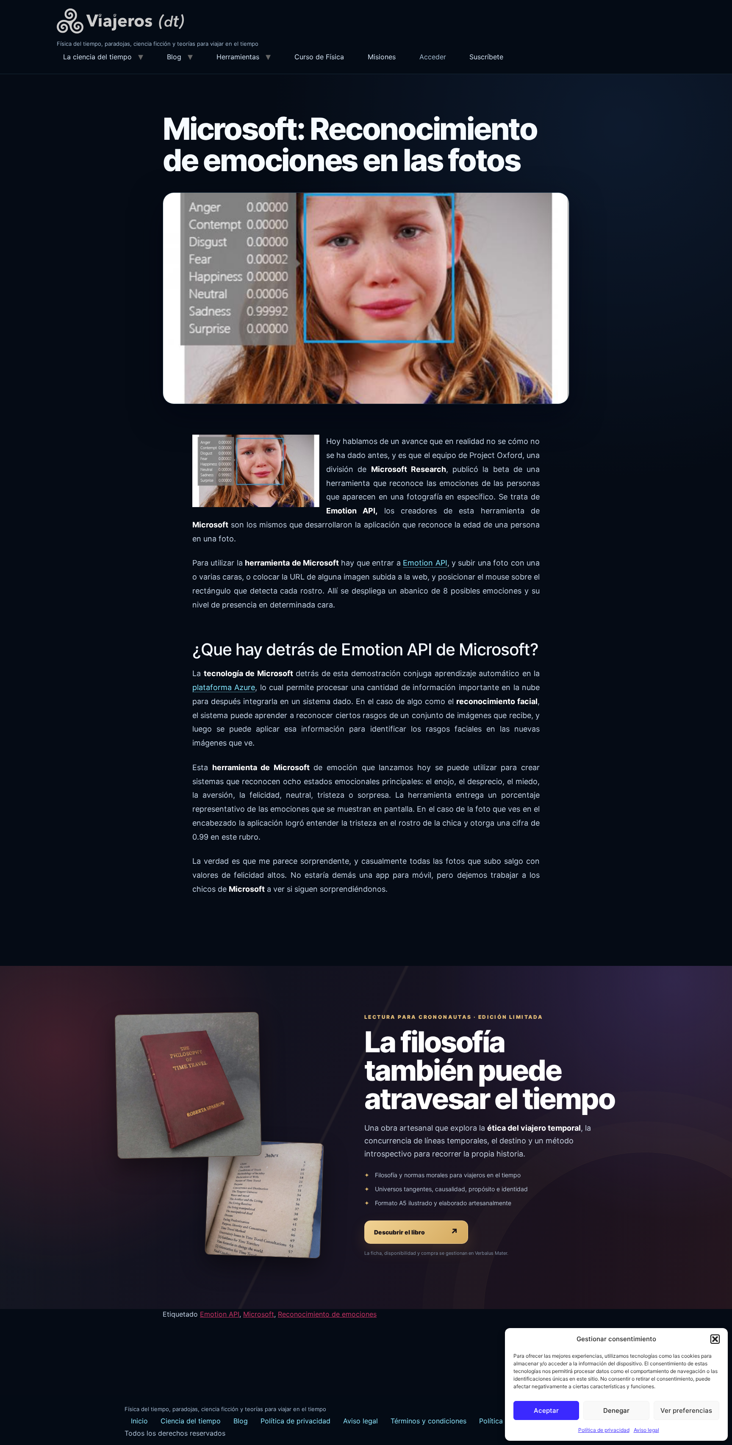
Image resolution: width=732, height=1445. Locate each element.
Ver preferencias (686, 1410)
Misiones (382, 57)
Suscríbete (486, 57)
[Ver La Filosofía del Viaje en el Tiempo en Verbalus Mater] (187, 1085)
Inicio (139, 1421)
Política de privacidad (603, 1430)
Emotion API (425, 562)
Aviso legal (646, 1430)
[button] (715, 1339)
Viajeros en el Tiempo (120, 20)
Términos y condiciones (428, 1421)
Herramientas (237, 57)
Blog (174, 57)
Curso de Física (319, 57)
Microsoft (258, 1314)
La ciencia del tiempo (97, 57)
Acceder (432, 57)
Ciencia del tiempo (191, 1421)
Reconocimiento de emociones (327, 1314)
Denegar (616, 1410)
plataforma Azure (223, 687)
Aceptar (546, 1410)
